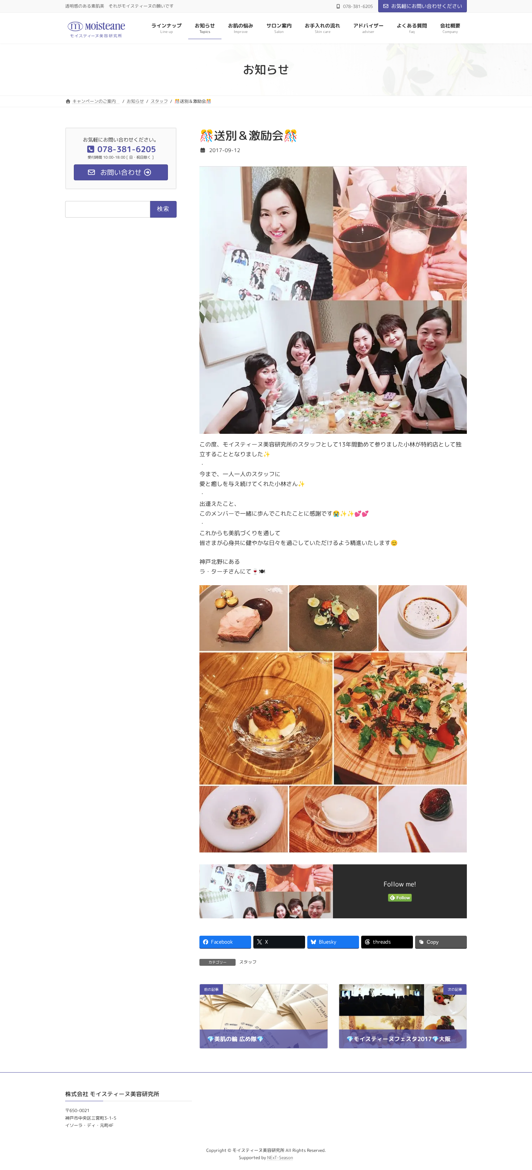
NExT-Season (280, 1157)
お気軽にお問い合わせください (426, 6)
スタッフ (248, 962)
